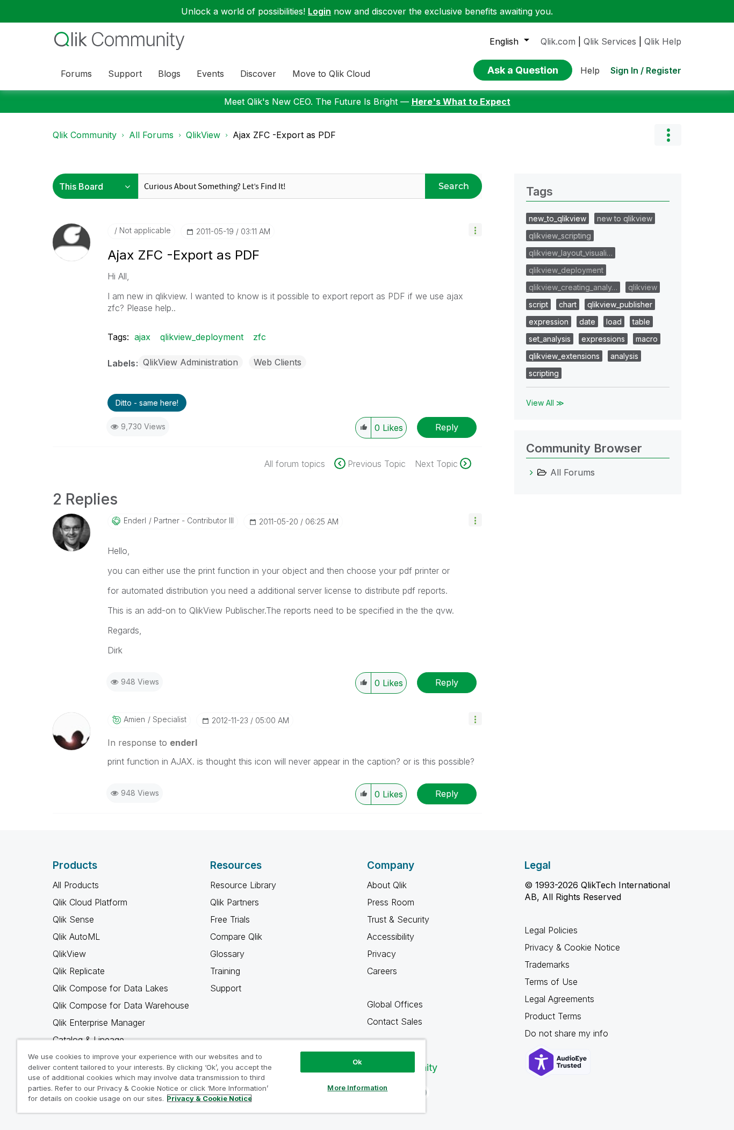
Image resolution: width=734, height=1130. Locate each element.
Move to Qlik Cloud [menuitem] (331, 73)
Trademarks (547, 964)
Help (590, 70)
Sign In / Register (645, 70)
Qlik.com (558, 41)
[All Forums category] (531, 472)
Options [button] (667, 135)
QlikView (203, 134)
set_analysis (550, 338)
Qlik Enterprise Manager (99, 1022)
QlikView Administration (190, 362)
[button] (475, 229)
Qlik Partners (234, 902)
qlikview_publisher (619, 304)
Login (319, 11)
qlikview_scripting (560, 235)
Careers (382, 971)
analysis (624, 356)
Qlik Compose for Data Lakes (110, 988)
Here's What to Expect (461, 101)
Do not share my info (567, 1033)
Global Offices (395, 1004)
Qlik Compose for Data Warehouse (121, 1005)
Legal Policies (551, 930)
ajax (142, 337)
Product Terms (552, 1016)
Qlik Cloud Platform (90, 902)
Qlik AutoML (76, 936)
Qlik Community (85, 134)
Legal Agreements (559, 999)
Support (225, 988)
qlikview (642, 287)
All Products (76, 885)
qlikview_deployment (201, 337)
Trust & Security (398, 919)
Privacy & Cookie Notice (572, 947)
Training (225, 971)
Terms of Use (551, 981)
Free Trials (230, 919)
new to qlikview (624, 218)
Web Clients (277, 362)
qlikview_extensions (564, 356)
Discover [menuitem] (258, 73)
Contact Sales (394, 1021)
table (641, 321)
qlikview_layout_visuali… (571, 252)
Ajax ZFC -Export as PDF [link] (284, 134)
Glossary (227, 953)
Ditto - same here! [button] (147, 402)
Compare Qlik (236, 936)
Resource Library (243, 885)
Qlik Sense (73, 919)
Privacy (381, 953)
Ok (357, 1061)
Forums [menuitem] (76, 73)
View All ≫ (545, 402)
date (587, 321)
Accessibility (390, 936)
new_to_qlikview (557, 218)
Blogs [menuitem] (169, 73)
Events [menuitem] (210, 73)
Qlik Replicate (79, 971)
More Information (357, 1087)
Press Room (390, 902)
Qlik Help (662, 41)
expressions (603, 338)
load (614, 321)
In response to (152, 742)
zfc (259, 337)
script (538, 304)
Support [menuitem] (125, 73)
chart (568, 304)
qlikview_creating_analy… (573, 287)
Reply (446, 427)
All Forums (151, 134)
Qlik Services (610, 41)
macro (647, 338)
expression (549, 321)
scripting (544, 373)
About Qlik (387, 885)
